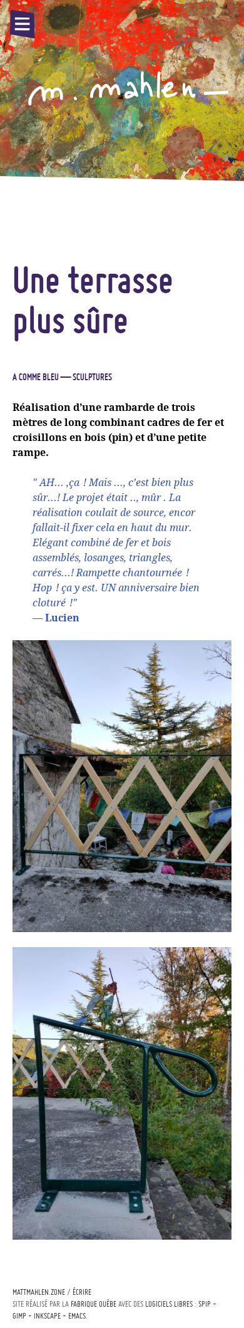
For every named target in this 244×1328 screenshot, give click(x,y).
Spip (204, 1304)
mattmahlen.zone (39, 1292)
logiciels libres (169, 1304)
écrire (82, 1292)
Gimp (19, 1315)
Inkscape (47, 1315)
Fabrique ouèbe (93, 1304)
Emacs (77, 1315)
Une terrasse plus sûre (93, 299)
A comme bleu (36, 377)
